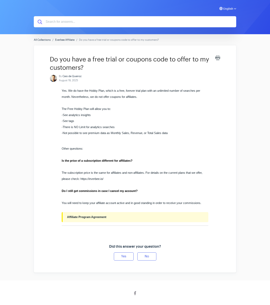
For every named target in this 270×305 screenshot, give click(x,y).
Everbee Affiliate (65, 40)
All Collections (42, 40)
